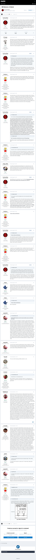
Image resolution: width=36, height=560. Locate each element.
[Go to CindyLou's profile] (5, 79)
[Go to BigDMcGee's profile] (5, 396)
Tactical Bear (7, 9)
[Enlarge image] (21, 511)
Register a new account (10, 537)
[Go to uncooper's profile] (5, 430)
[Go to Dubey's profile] (5, 287)
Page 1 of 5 (15, 14)
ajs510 (5, 453)
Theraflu (5, 356)
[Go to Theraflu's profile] (5, 361)
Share (26, 10)
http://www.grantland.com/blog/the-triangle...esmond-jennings (21, 25)
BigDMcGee (5, 391)
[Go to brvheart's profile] (5, 377)
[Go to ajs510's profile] (5, 458)
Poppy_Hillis (5, 163)
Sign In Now (25, 537)
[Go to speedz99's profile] (5, 318)
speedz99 (5, 313)
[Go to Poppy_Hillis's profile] (5, 168)
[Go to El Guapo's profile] (5, 42)
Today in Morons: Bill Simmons (14, 213)
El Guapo (5, 37)
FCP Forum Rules (4, 551)
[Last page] (11, 14)
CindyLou (5, 74)
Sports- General (12, 10)
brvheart (5, 372)
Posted (13, 17)
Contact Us (18, 558)
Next (9, 14)
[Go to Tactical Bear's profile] (3, 10)
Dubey (5, 282)
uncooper (5, 425)
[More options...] (34, 17)
